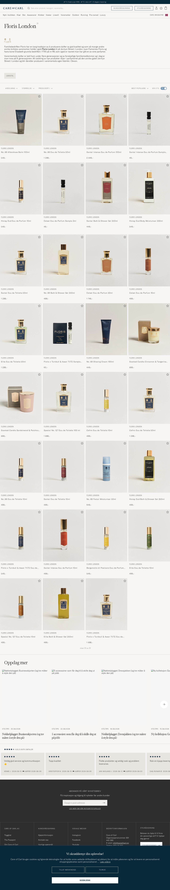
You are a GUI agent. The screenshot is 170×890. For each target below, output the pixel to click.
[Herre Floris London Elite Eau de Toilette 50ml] (21, 329)
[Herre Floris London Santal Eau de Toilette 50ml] (21, 260)
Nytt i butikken (9, 15)
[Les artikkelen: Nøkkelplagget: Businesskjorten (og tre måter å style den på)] (25, 704)
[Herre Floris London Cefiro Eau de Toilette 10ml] (106, 398)
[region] (85, 764)
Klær (19, 15)
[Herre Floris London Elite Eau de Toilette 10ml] (149, 535)
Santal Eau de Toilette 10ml (57, 499)
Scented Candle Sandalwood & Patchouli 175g (20, 430)
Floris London (7, 148)
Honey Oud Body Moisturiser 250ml (146, 221)
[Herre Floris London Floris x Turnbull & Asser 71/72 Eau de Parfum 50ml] (106, 604)
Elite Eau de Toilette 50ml (13, 361)
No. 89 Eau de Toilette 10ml (14, 499)
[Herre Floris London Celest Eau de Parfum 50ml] (106, 260)
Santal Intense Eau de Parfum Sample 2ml (147, 152)
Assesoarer (31, 15)
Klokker (41, 15)
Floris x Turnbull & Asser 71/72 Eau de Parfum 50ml (105, 637)
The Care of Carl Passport (85, 2)
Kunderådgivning (122, 8)
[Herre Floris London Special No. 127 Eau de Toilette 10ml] (21, 604)
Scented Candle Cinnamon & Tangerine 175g (147, 361)
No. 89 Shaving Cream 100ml (100, 361)
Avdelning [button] (10, 88)
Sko (24, 15)
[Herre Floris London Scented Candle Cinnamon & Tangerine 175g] (149, 329)
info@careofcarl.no (121, 843)
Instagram (76, 835)
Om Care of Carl (11, 844)
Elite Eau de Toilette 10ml (141, 568)
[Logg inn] (156, 8)
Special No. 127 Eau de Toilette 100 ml (62, 430)
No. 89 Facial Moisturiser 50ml (101, 499)
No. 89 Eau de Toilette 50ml (57, 152)
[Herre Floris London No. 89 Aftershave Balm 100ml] (21, 120)
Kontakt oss (43, 840)
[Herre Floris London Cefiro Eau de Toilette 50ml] (149, 398)
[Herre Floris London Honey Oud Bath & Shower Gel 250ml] (149, 467)
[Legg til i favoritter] (39, 97)
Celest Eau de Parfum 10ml (142, 293)
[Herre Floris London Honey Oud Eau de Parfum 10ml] (21, 188)
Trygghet (7, 835)
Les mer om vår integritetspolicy (85, 808)
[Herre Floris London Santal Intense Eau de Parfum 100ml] (106, 120)
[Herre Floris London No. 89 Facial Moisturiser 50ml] (106, 467)
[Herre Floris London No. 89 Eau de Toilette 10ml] (21, 467)
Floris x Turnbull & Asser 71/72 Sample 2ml (62, 361)
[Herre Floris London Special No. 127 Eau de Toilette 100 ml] (63, 398)
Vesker (48, 15)
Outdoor (75, 15)
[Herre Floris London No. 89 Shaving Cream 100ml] (106, 329)
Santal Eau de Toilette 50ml (14, 293)
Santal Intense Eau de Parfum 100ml (104, 152)
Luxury (102, 15)
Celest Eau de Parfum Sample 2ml (60, 221)
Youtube (75, 844)
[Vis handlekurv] (166, 8)
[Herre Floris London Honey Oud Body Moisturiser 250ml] (149, 188)
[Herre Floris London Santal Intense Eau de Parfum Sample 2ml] (149, 120)
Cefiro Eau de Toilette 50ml (142, 430)
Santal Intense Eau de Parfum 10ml (60, 568)
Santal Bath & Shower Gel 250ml (102, 221)
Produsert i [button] (44, 88)
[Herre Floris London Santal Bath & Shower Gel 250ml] (106, 188)
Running (84, 15)
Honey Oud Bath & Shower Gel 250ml (147, 499)
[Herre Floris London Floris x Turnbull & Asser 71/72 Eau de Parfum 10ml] (21, 535)
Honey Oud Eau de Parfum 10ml (16, 221)
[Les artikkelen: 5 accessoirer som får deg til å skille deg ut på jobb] (74, 704)
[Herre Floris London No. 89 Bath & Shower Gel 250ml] (63, 260)
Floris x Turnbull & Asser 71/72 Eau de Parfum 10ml (19, 568)
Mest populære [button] (138, 88)
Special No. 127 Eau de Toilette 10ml (18, 637)
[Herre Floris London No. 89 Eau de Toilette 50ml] (63, 120)
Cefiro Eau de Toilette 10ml (99, 430)
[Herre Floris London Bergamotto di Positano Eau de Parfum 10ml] (106, 535)
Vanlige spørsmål (45, 844)
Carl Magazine (157, 15)
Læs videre (105, 862)
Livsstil (56, 15)
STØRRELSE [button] (27, 88)
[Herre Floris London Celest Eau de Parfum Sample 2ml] (63, 188)
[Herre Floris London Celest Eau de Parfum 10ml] (149, 260)
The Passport (10, 840)
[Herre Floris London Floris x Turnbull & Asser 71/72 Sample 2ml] (63, 329)
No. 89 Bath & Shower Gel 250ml (59, 293)
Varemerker (65, 15)
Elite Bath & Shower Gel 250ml (58, 637)
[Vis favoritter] (161, 8)
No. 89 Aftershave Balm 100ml (15, 152)
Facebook (76, 840)
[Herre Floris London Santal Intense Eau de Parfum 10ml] (63, 535)
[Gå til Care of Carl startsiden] (13, 8)
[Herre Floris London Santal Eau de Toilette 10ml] (63, 467)
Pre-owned (93, 15)
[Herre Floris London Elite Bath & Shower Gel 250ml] (63, 604)
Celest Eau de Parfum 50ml (100, 293)
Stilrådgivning (144, 8)
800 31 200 (118, 845)
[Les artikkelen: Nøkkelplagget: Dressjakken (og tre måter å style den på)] (124, 704)
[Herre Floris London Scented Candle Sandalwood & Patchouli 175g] (21, 398)
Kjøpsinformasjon (45, 835)
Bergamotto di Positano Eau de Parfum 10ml (105, 568)
